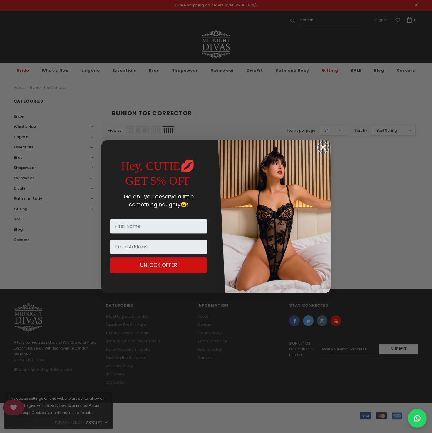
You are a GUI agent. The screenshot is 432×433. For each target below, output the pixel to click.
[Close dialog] (323, 147)
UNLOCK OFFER (158, 265)
